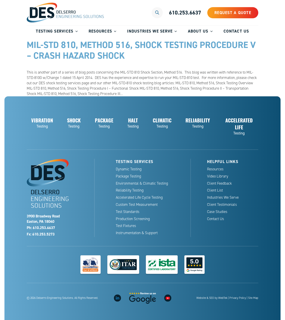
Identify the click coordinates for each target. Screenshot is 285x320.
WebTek (222, 298)
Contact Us (236, 31)
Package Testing (128, 176)
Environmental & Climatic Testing (142, 183)
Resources (100, 31)
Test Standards (127, 211)
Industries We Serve (150, 31)
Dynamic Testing (129, 169)
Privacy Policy (237, 298)
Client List (215, 190)
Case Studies (217, 211)
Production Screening (133, 219)
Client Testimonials (222, 204)
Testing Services (54, 31)
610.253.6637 (185, 12)
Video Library (217, 176)
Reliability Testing (130, 190)
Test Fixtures (126, 225)
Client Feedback (219, 183)
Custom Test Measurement (137, 204)
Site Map (253, 298)
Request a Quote (232, 12)
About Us (198, 31)
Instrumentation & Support (137, 233)
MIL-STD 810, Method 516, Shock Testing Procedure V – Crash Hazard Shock (141, 50)
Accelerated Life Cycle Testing (139, 197)
